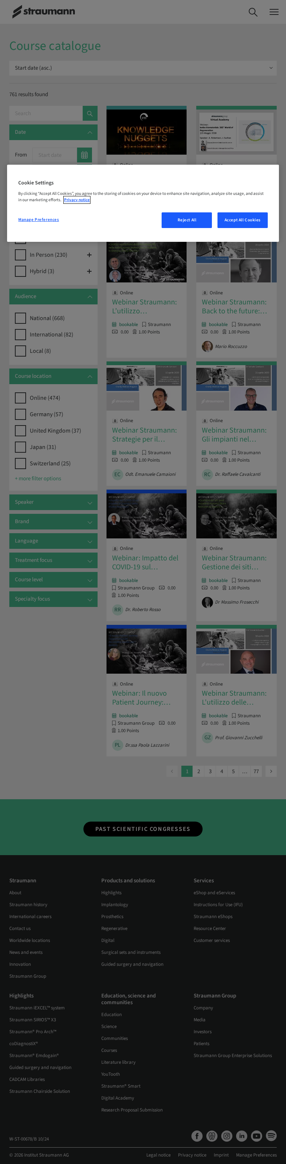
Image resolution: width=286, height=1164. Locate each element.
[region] (143, 203)
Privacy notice (77, 200)
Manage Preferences (38, 219)
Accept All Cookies (243, 220)
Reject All (187, 220)
